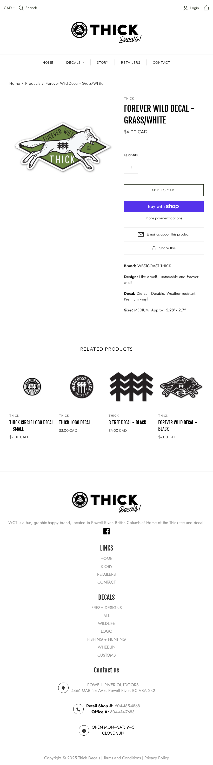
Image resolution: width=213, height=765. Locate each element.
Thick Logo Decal (74, 422)
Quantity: (131, 155)
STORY (103, 62)
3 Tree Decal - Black (127, 422)
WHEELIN (106, 647)
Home (14, 83)
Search (31, 7)
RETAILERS (130, 62)
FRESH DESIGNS (106, 608)
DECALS (73, 62)
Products (32, 83)
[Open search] (21, 8)
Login (194, 7)
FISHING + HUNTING (106, 639)
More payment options (163, 218)
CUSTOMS (106, 655)
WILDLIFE (106, 623)
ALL (106, 616)
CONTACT (161, 62)
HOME (48, 62)
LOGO (106, 631)
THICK (14, 415)
